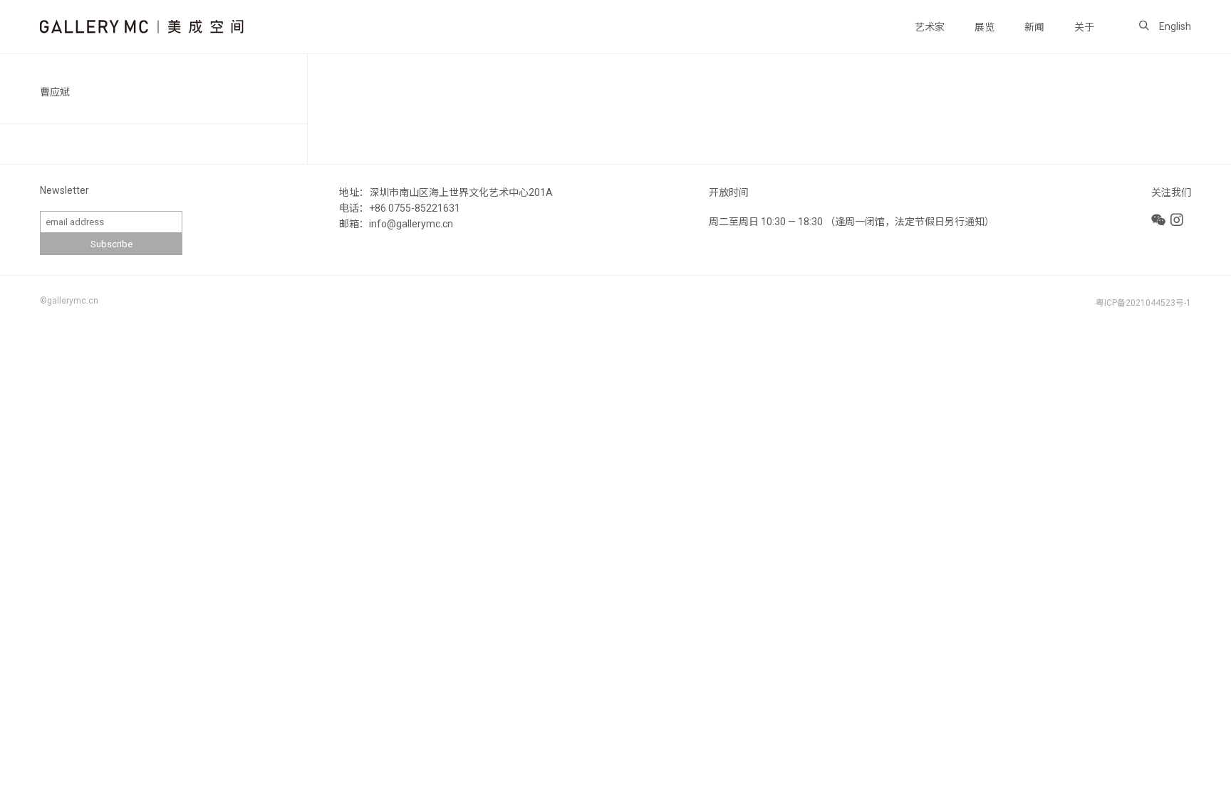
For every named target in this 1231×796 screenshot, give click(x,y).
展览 (984, 27)
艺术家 (930, 27)
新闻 (1034, 27)
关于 (1084, 27)
